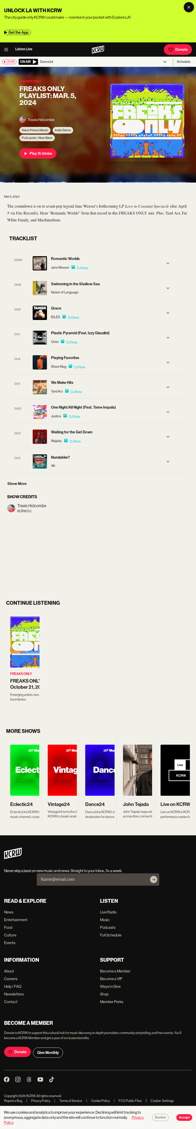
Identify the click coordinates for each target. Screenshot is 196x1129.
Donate (181, 49)
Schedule (183, 62)
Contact (11, 1002)
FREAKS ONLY (21, 674)
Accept (184, 1117)
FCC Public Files (128, 1101)
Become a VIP (111, 979)
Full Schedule (110, 935)
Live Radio (108, 912)
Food (8, 927)
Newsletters (14, 994)
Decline (160, 1117)
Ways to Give (110, 986)
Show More (17, 483)
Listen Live (23, 49)
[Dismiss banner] (189, 7)
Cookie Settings (162, 1101)
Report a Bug (13, 1101)
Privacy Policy (38, 1101)
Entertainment (16, 920)
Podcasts (107, 927)
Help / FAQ (12, 986)
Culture (10, 935)
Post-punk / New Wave (37, 138)
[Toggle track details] (168, 263)
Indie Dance (63, 130)
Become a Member (115, 971)
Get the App (18, 32)
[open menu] (7, 49)
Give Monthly (48, 1052)
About (9, 971)
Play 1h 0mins (41, 153)
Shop (104, 994)
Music (105, 920)
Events (9, 943)
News (8, 912)
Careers (10, 979)
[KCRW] (13, 857)
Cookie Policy (98, 1101)
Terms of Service (68, 1101)
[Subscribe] (153, 879)
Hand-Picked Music (35, 130)
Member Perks (111, 1002)
